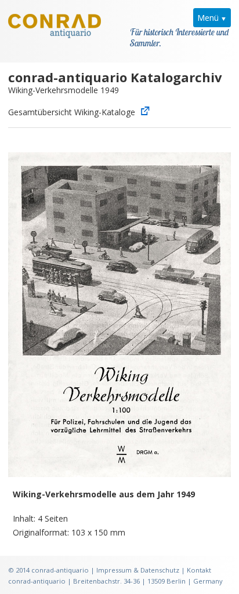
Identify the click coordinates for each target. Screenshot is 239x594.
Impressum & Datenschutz (137, 570)
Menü (208, 17)
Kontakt (199, 570)
